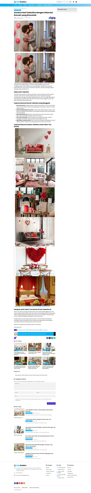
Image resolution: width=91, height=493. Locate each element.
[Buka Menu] (76, 2)
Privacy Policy (70, 477)
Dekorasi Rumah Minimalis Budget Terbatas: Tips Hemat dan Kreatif (34, 367)
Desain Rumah (61, 469)
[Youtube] (22, 483)
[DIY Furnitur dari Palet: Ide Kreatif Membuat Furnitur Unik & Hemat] (20, 361)
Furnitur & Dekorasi (17, 10)
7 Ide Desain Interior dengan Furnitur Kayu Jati (34, 353)
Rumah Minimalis (61, 467)
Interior (47, 475)
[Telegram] (52, 338)
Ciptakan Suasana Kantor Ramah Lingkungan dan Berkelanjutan (48, 367)
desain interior (61, 477)
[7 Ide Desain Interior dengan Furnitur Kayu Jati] (34, 347)
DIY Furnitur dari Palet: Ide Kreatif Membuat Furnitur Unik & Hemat (19, 367)
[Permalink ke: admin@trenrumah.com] (15, 18)
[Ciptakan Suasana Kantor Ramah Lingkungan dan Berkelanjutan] (49, 361)
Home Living (48, 469)
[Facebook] (47, 338)
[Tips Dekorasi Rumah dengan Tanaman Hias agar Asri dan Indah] (49, 347)
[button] (70, 2)
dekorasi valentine (35, 330)
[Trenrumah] (20, 1)
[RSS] (24, 483)
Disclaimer (70, 471)
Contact (69, 469)
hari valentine (44, 330)
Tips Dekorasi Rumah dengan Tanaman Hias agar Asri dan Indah (48, 353)
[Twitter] (50, 338)
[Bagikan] (54, 18)
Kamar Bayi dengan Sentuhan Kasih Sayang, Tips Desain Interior (33, 375)
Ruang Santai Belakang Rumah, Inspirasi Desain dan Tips (35, 306)
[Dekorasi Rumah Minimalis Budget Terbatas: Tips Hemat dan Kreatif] (34, 361)
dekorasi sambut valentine (24, 330)
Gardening (48, 473)
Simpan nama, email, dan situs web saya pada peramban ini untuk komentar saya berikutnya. (33, 400)
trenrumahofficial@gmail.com (22, 475)
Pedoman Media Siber (72, 475)
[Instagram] (20, 483)
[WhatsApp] (54, 338)
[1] (52, 18)
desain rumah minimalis (60, 472)
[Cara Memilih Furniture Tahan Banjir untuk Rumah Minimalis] (20, 347)
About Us (69, 467)
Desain (47, 467)
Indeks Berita (70, 473)
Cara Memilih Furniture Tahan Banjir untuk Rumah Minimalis (20, 353)
